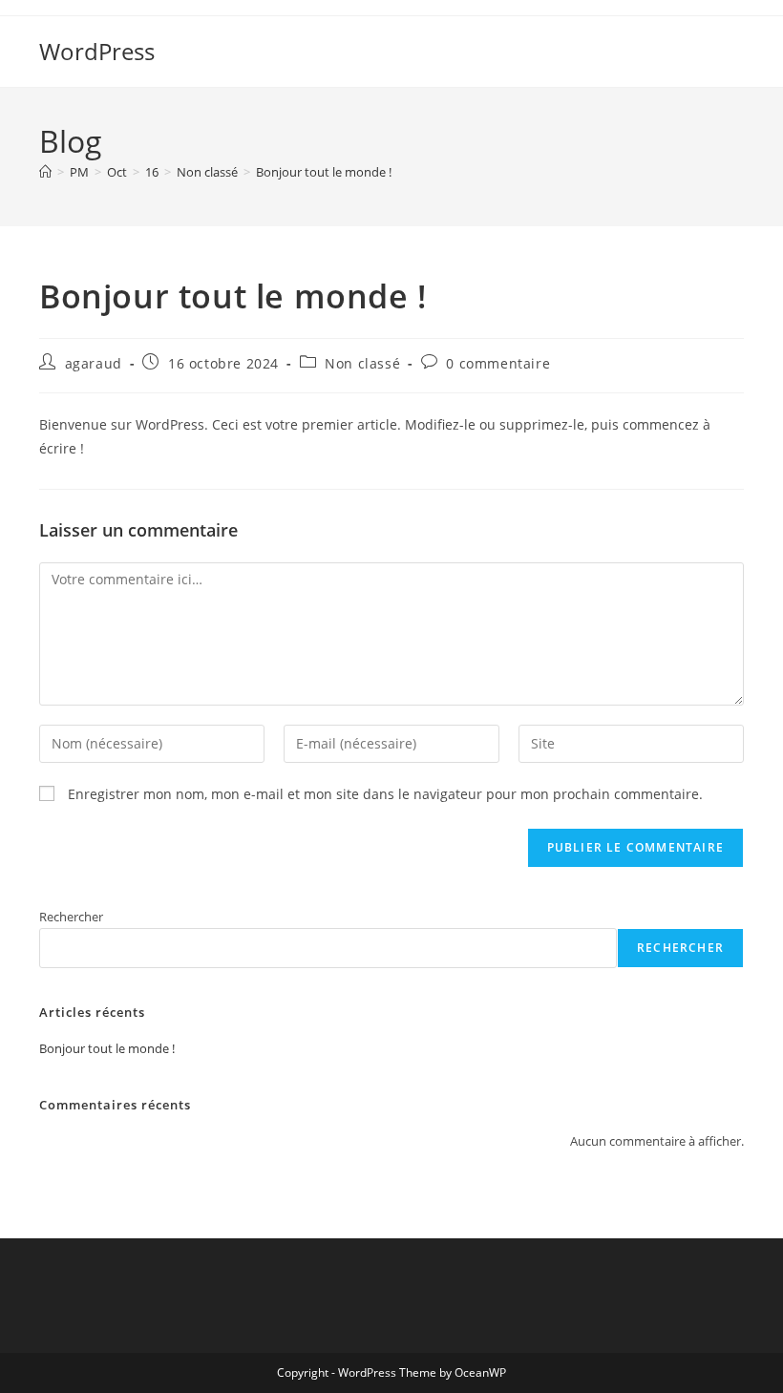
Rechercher (71, 916)
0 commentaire (498, 363)
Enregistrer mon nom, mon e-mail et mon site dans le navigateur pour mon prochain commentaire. (385, 794)
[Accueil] (45, 171)
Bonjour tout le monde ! (324, 171)
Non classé (362, 363)
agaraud (93, 363)
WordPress (97, 51)
